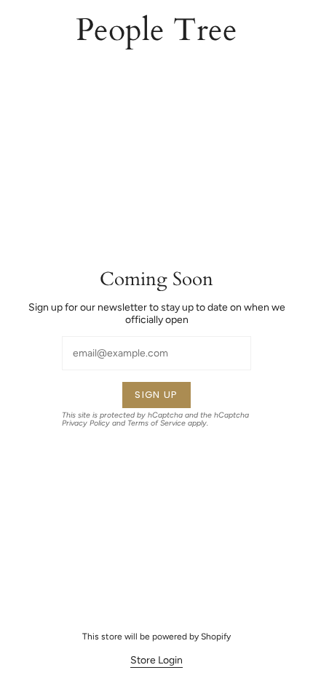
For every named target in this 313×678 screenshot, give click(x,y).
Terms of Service (156, 423)
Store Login (156, 660)
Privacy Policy (86, 423)
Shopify (216, 636)
